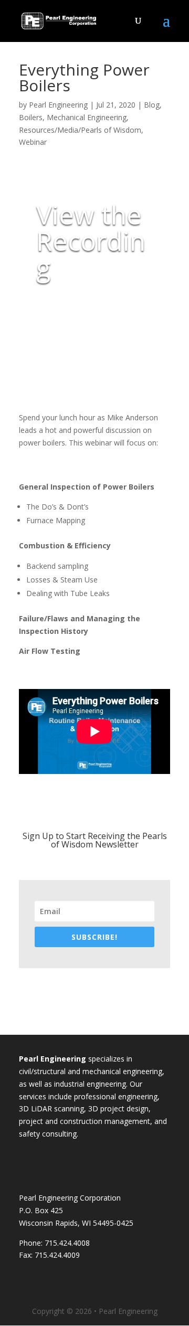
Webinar (33, 142)
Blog (152, 105)
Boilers (31, 117)
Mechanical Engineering (87, 117)
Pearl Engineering (58, 105)
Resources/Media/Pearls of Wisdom (80, 130)
